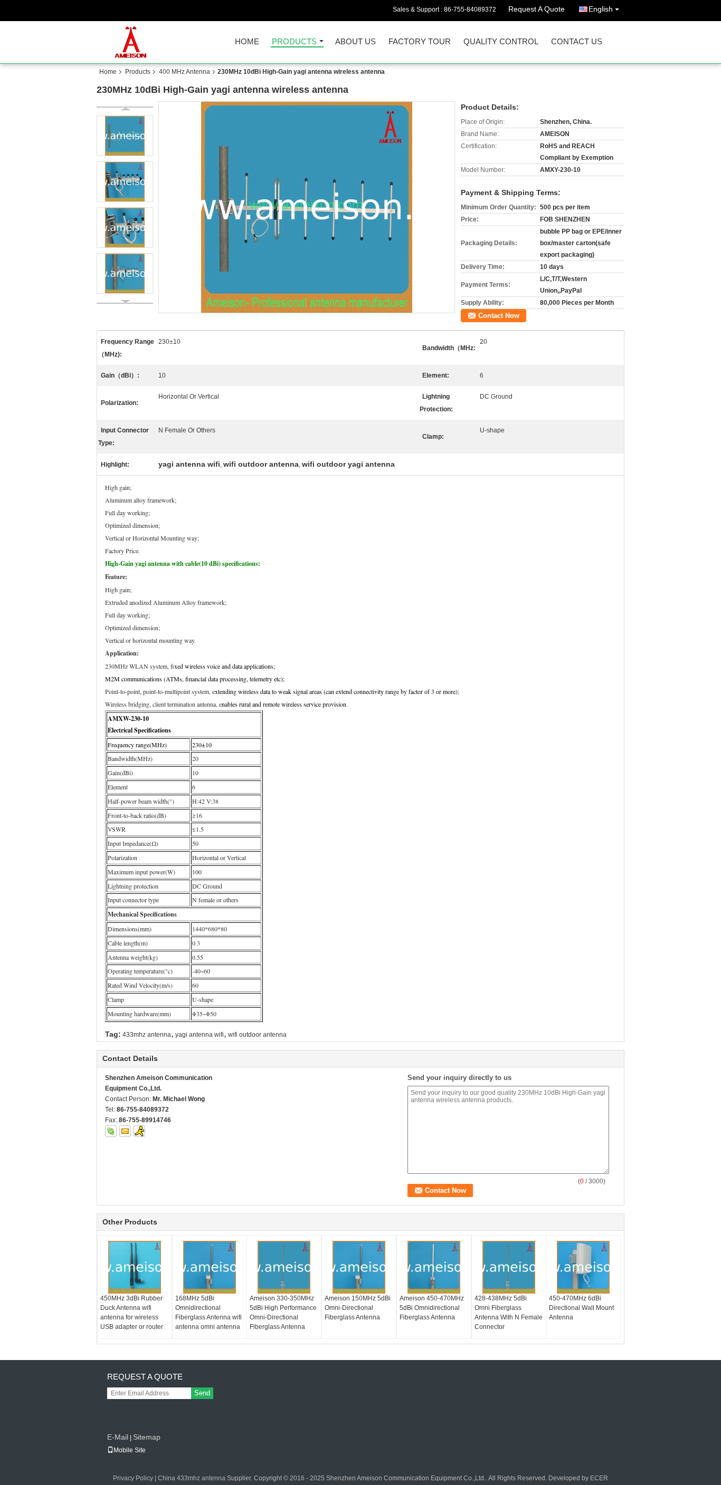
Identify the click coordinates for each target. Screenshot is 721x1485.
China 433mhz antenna (191, 1478)
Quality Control (500, 42)
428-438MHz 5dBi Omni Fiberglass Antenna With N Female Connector (509, 1312)
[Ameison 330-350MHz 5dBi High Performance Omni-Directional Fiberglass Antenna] (284, 1267)
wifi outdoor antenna (257, 1034)
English (601, 9)
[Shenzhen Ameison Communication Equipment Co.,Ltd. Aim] (139, 1131)
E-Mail (117, 1437)
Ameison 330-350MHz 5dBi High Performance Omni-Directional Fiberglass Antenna (283, 1312)
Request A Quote (536, 9)
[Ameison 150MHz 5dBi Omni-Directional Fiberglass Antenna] (359, 1267)
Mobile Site (129, 1450)
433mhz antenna (146, 1034)
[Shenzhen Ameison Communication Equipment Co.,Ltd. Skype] (111, 1131)
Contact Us (576, 42)
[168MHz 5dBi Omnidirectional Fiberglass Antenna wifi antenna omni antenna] (209, 1267)
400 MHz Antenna (184, 71)
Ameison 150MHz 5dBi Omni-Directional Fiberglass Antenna (358, 1308)
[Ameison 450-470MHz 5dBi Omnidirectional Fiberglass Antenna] (434, 1267)
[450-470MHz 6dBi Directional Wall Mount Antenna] (583, 1267)
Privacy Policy (133, 1478)
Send (202, 1393)
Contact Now (498, 316)
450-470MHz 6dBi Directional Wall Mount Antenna (581, 1308)
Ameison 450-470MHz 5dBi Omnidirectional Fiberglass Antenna (432, 1308)
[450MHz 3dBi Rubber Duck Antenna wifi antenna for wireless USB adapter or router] (135, 1267)
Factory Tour (419, 42)
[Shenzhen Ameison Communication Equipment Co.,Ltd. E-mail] (125, 1131)
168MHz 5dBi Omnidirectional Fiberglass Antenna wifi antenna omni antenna (208, 1312)
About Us (355, 42)
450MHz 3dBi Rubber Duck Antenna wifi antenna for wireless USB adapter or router (131, 1312)
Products (294, 42)
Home (247, 42)
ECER (599, 1478)
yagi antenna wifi (199, 1034)
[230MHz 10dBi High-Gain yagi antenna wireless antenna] (307, 207)
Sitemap (146, 1437)
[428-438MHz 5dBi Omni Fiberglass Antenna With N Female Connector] (509, 1267)
